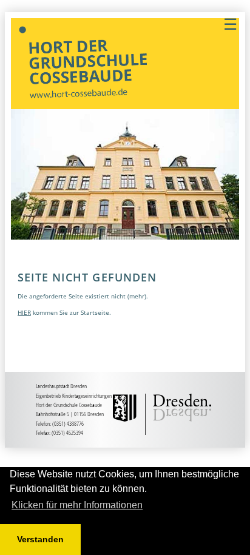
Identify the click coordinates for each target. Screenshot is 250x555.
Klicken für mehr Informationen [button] (77, 505)
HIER (24, 312)
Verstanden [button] (40, 539)
